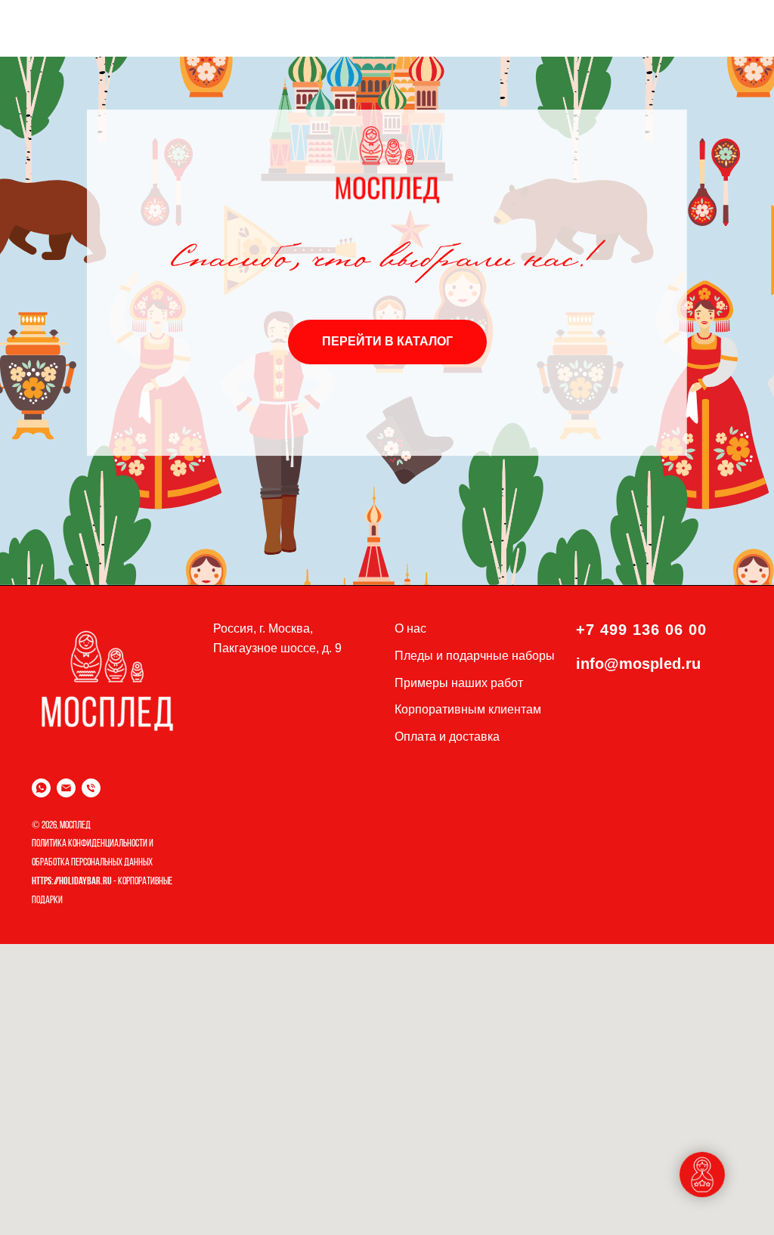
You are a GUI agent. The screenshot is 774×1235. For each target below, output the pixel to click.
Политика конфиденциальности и (92, 844)
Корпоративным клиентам (468, 709)
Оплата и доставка (447, 736)
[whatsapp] (41, 787)
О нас (410, 628)
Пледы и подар (437, 655)
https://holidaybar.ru (72, 881)
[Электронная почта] (66, 787)
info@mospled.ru (638, 663)
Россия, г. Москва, (263, 628)
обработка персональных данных (92, 862)
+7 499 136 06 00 (641, 629)
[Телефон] (91, 787)
